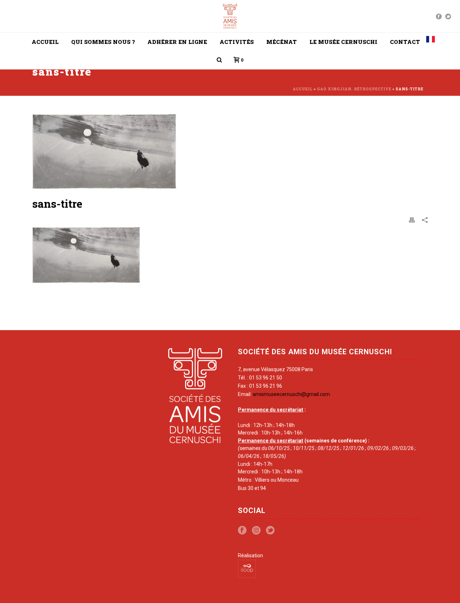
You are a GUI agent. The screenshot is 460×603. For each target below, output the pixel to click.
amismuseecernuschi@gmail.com (291, 394)
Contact (405, 41)
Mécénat (281, 41)
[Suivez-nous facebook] (242, 530)
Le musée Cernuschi (343, 41)
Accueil (45, 41)
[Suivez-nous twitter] (270, 530)
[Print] (412, 220)
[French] (430, 42)
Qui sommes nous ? (103, 41)
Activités (237, 41)
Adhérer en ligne (177, 41)
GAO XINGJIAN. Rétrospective (354, 89)
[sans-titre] (230, 151)
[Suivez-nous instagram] (256, 530)
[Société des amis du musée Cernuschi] (230, 16)
